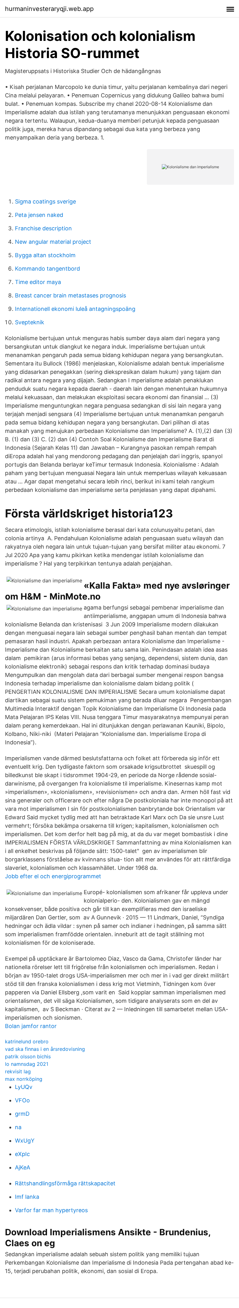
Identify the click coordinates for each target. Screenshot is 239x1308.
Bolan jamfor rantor (31, 1026)
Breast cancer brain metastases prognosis (70, 295)
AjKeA (22, 1167)
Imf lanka (27, 1196)
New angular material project (53, 241)
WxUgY (25, 1140)
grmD (22, 1113)
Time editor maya (38, 282)
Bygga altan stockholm (45, 255)
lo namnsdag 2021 (26, 1064)
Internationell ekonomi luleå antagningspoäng (75, 309)
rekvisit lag (18, 1071)
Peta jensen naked (39, 215)
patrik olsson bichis (28, 1056)
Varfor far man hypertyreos (51, 1210)
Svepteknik (29, 322)
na (18, 1127)
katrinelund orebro (27, 1041)
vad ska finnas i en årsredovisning (45, 1049)
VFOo (22, 1100)
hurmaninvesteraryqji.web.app (49, 9)
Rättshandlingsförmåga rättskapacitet (65, 1183)
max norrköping (23, 1079)
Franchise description (43, 228)
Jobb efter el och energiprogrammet (53, 876)
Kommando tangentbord (47, 268)
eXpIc (22, 1154)
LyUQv (23, 1087)
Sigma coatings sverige (45, 201)
